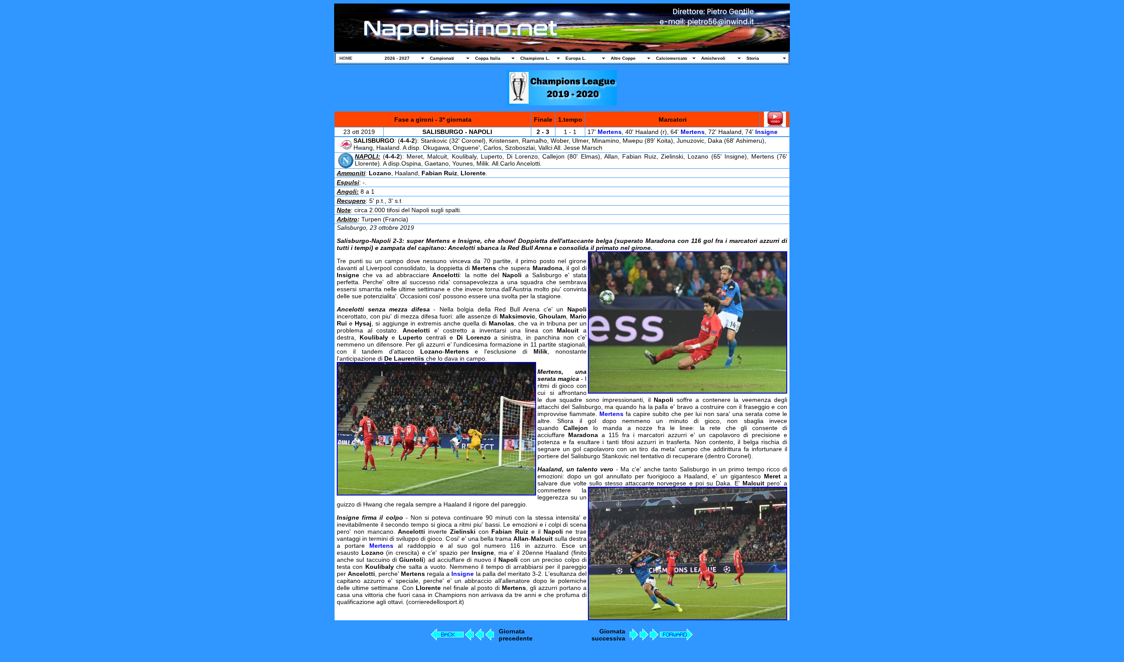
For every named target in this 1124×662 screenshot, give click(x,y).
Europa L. (576, 58)
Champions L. (535, 58)
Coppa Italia (488, 58)
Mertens (610, 131)
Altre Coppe (623, 58)
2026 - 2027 (397, 58)
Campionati (442, 58)
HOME (346, 58)
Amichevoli (713, 58)
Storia (752, 58)
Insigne (766, 131)
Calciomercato (671, 58)
